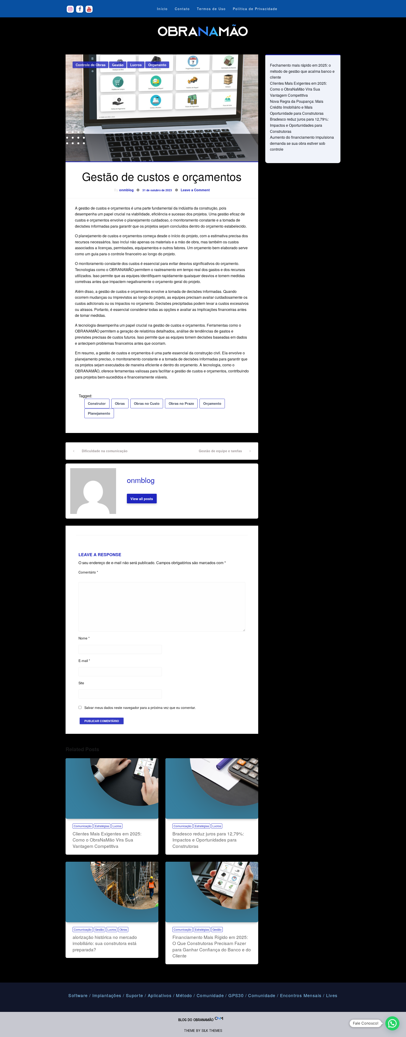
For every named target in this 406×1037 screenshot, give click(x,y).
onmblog (126, 190)
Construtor (97, 403)
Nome (84, 638)
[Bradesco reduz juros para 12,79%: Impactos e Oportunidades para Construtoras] (211, 788)
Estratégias (102, 826)
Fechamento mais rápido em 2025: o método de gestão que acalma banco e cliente (302, 71)
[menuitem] (162, 8)
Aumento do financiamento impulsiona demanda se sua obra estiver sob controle (302, 143)
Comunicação (83, 826)
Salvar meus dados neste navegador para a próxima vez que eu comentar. (140, 707)
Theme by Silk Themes (203, 1031)
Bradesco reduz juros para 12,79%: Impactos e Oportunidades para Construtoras (208, 839)
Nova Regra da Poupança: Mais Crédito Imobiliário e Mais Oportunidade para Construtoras (297, 107)
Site (81, 683)
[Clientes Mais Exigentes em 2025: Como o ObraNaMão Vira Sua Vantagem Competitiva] (112, 788)
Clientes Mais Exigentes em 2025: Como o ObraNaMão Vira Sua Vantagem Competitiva (107, 839)
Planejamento (99, 413)
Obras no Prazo (181, 403)
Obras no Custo (147, 403)
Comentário (88, 572)
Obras (120, 403)
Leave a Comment (195, 190)
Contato (182, 8)
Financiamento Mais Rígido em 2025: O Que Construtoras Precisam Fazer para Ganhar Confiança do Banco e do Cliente (211, 946)
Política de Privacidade (255, 8)
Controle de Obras (90, 64)
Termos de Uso (211, 8)
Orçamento (157, 64)
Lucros (136, 64)
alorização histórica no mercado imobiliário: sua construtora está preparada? (105, 943)
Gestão (118, 64)
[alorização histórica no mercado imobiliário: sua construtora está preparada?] (112, 892)
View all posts (141, 498)
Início (162, 8)
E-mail (84, 660)
